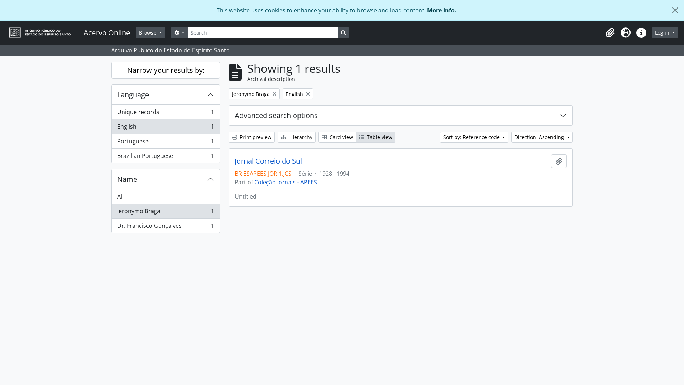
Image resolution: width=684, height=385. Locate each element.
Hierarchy (300, 137)
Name (127, 179)
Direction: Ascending (539, 137)
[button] (610, 33)
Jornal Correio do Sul (268, 161)
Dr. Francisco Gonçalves (165, 227)
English (165, 128)
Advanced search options (276, 115)
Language (133, 94)
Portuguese (165, 143)
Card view (340, 137)
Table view (379, 137)
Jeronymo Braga (165, 213)
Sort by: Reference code (472, 137)
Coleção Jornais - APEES (285, 182)
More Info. (441, 10)
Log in (663, 32)
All (120, 196)
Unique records (165, 113)
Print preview (254, 137)
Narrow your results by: (165, 70)
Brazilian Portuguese (165, 157)
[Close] (675, 10)
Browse (148, 32)
